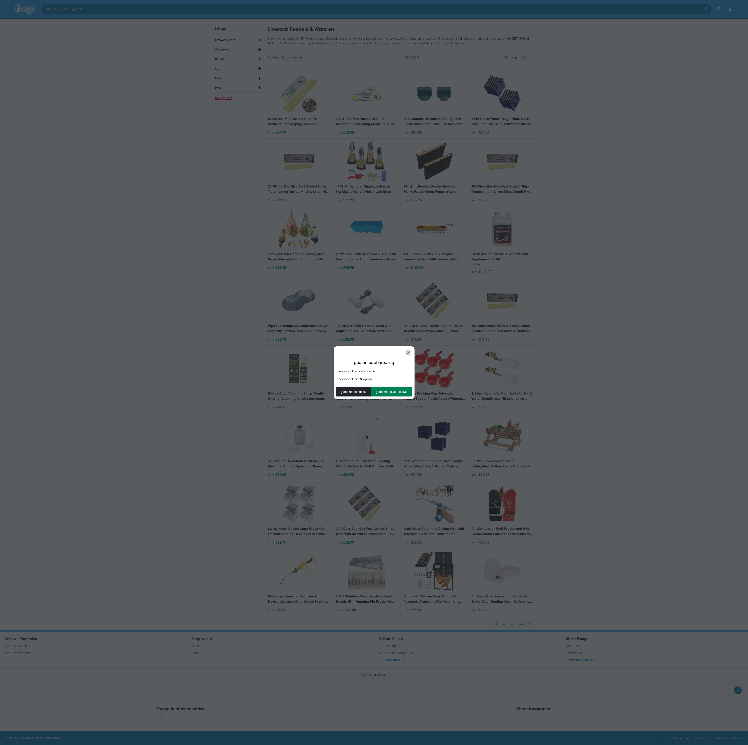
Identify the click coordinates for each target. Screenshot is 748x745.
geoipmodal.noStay (353, 392)
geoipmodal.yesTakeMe (392, 392)
